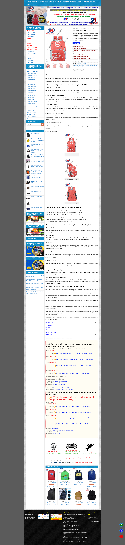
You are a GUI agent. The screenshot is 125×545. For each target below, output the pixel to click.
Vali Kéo (29, 43)
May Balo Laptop (31, 79)
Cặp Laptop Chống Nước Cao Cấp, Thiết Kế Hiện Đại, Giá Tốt (34, 280)
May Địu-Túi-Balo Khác (32, 101)
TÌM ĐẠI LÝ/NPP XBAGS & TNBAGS (69, 1)
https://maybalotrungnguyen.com (73, 529)
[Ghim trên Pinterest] (81, 70)
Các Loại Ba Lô (30, 30)
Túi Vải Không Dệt (32, 53)
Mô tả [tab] (47, 74)
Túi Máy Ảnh (31, 58)
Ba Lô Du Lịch (31, 36)
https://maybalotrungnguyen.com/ (59, 381)
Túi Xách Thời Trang (32, 47)
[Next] (68, 44)
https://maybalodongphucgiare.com (73, 528)
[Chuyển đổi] (95, 322)
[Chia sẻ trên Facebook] (74, 70)
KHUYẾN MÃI (31, 110)
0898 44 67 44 (52, 415)
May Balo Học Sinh (32, 81)
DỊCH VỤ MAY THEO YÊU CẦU (55, 1)
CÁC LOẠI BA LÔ (49, 322)
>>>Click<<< (86, 373)
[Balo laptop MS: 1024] (65, 494)
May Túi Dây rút (31, 99)
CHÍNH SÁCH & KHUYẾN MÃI (83, 1)
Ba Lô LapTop (31, 32)
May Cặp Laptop (31, 88)
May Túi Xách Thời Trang (33, 95)
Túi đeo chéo (31, 51)
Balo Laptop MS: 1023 (91, 502)
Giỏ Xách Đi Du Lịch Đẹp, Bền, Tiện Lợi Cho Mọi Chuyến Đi (35, 275)
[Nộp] (42, 124)
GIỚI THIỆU (34, 1)
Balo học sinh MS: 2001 (51, 482)
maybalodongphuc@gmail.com (72, 524)
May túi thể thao (31, 103)
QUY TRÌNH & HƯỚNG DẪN (43, 1)
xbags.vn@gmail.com (55, 427)
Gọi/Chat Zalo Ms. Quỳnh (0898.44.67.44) (70, 418)
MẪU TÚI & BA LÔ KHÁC (51, 334)
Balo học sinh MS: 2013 (65, 482)
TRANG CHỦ (28, 1)
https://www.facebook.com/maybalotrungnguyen (63, 386)
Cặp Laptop (31, 40)
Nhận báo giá (76, 43)
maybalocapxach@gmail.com (71, 521)
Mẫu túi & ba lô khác (32, 49)
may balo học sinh (93, 66)
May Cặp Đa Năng (32, 90)
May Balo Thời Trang (32, 84)
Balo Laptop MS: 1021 (51, 502)
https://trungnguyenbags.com (72, 530)
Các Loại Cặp (30, 38)
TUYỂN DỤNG (92, 1)
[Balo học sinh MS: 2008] (78, 494)
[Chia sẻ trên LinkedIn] (83, 70)
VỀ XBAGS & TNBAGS (31, 114)
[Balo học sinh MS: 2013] (65, 474)
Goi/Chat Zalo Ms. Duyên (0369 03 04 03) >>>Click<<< (74, 359)
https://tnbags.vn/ (56, 433)
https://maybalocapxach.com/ (58, 384)
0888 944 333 (54, 370)
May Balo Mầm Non (32, 82)
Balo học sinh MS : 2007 (91, 482)
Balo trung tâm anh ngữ (85, 66)
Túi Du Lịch (29, 45)
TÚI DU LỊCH (48, 329)
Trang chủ (75, 28)
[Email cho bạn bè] (78, 70)
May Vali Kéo (31, 92)
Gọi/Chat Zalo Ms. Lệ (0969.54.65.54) (69, 406)
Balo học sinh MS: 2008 (78, 502)
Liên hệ (54, 486)
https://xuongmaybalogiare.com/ (73, 525)
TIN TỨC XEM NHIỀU (31, 116)
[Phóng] (47, 60)
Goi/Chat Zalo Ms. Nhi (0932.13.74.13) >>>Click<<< (74, 353)
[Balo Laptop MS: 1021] (51, 494)
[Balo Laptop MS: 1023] (92, 494)
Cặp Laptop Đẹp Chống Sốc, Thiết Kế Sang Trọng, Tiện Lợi (34, 288)
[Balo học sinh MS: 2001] (51, 474)
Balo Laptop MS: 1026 (78, 482)
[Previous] (47, 44)
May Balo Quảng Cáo (32, 75)
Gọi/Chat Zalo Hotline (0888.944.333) (69, 373)
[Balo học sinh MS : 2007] (92, 474)
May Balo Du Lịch (31, 77)
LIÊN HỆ (28, 4)
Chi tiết (48, 486)
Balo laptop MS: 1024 (65, 502)
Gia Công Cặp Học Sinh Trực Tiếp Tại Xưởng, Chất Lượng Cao (34, 292)
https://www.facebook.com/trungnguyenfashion (63, 389)
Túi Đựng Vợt (31, 56)
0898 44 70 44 (52, 409)
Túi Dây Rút (31, 60)
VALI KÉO (48, 327)
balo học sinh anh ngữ (91, 65)
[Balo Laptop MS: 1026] (78, 474)
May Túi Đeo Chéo (31, 97)
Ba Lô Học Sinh (31, 34)
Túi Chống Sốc (31, 55)
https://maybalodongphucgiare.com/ (60, 382)
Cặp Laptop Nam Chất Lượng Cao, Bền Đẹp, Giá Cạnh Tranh (35, 284)
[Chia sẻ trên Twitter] (76, 70)
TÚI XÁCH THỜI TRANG (51, 332)
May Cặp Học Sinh (32, 86)
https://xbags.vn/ (55, 428)
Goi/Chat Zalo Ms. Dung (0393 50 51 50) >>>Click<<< (74, 365)
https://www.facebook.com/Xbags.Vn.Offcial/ (63, 430)
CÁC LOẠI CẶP (49, 325)
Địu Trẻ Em (30, 62)
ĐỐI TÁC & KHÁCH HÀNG (32, 112)
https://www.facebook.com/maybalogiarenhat (63, 387)
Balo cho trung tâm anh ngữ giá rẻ (80, 65)
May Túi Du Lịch (31, 94)
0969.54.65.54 (52, 403)
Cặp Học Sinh (31, 41)
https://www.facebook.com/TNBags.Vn (61, 435)
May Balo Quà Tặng (32, 73)
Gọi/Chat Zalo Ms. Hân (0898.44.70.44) (69, 412)
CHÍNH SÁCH (31, 108)
